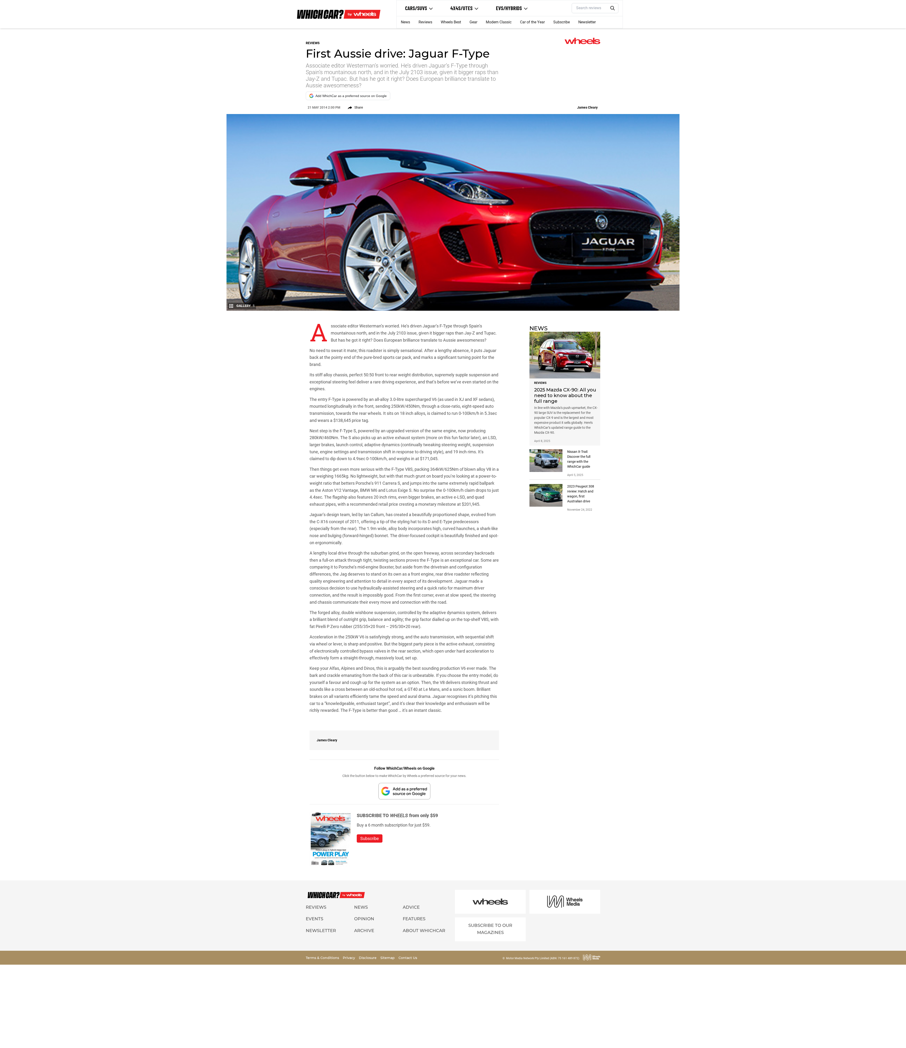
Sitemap (388, 958)
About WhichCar (424, 930)
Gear (473, 22)
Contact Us (407, 958)
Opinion (364, 918)
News (405, 22)
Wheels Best (451, 22)
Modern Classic (499, 22)
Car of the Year (532, 22)
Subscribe (561, 22)
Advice (411, 907)
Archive (364, 930)
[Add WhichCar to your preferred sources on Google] (404, 791)
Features (414, 918)
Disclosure (368, 958)
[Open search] (613, 8)
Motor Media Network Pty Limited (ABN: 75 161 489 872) (542, 958)
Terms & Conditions (323, 958)
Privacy (349, 958)
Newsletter (587, 22)
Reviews (425, 22)
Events (314, 918)
